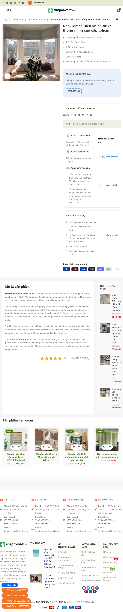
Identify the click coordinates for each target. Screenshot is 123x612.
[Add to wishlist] (18, 447)
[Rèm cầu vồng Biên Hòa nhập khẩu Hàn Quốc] (105, 369)
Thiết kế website (66, 602)
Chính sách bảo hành (88, 569)
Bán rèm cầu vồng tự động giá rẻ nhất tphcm (46, 457)
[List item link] (14, 510)
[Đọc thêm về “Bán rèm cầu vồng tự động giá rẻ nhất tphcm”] (43, 447)
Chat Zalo (11, 585)
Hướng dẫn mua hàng (66, 566)
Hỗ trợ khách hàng (89, 545)
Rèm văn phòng (110, 557)
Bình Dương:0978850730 (18, 606)
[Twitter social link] (7, 3)
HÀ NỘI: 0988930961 (16, 596)
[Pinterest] (86, 591)
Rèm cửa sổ (109, 567)
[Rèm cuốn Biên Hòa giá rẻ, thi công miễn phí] (105, 306)
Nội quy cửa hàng (66, 573)
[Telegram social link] (23, 3)
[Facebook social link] (3, 3)
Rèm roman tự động (39, 19)
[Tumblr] (95, 591)
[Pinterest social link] (11, 3)
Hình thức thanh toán (88, 561)
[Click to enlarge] (7, 76)
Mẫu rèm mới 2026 (110, 545)
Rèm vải (107, 552)
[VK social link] (19, 3)
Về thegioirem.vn (66, 545)
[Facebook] (84, 588)
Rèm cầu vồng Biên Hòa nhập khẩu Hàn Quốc (116, 365)
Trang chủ (7, 19)
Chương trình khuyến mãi (64, 558)
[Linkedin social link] (15, 3)
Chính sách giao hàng (88, 553)
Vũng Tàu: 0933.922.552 (18, 601)
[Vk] (97, 588)
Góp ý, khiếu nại (65, 578)
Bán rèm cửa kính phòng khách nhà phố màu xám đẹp (76, 457)
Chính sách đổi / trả (90, 575)
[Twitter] (88, 588)
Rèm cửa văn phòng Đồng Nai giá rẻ (116, 395)
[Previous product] (114, 19)
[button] (13, 447)
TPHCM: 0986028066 (16, 590)
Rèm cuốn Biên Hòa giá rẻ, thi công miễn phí (116, 302)
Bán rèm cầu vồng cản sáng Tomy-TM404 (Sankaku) (16, 457)
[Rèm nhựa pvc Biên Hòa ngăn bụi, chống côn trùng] (105, 337)
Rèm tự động (20, 19)
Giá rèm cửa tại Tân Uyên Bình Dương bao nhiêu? (49, 581)
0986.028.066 (74, 91)
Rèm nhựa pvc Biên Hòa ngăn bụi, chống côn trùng (116, 333)
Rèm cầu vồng (110, 561)
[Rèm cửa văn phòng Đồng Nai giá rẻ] (105, 398)
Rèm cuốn (108, 572)
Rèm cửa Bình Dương (110, 578)
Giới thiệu (62, 552)
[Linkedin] (90, 591)
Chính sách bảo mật (90, 580)
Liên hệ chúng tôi (66, 583)
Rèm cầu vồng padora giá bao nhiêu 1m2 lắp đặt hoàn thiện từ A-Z (49, 558)
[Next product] (120, 19)
